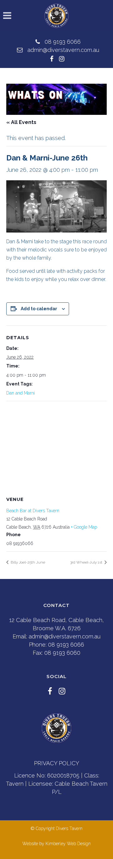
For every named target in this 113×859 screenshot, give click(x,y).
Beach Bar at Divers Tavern (32, 510)
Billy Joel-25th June (27, 562)
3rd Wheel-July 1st (86, 562)
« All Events (21, 122)
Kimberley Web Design (68, 843)
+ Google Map (84, 527)
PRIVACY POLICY (56, 763)
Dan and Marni (20, 393)
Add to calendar (39, 308)
